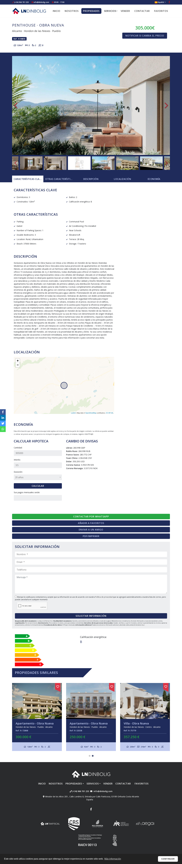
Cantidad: (18, 447)
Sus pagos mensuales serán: (27, 492)
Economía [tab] (154, 179)
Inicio (56, 11)
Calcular (38, 485)
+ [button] (18, 360)
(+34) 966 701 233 (21, 2)
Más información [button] (112, 859)
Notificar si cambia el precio (144, 35)
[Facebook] (169, 2)
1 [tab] (89, 756)
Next (166, 105)
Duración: (18, 471)
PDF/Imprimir (91, 536)
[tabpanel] (145, 717)
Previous (15, 105)
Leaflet (73, 413)
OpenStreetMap (90, 413)
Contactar (142, 11)
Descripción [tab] (91, 179)
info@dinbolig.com (41, 2)
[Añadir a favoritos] (57, 686)
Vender (125, 11)
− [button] (18, 365)
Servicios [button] (110, 11)
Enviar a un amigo (91, 529)
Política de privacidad (104, 597)
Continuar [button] (168, 859)
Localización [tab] (122, 179)
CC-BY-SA (109, 413)
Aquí (143, 625)
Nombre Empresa (29, 11)
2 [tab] (93, 756)
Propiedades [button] (91, 11)
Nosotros (72, 11)
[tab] (27, 179)
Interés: (17, 459)
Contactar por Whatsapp (91, 516)
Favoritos (161, 11)
